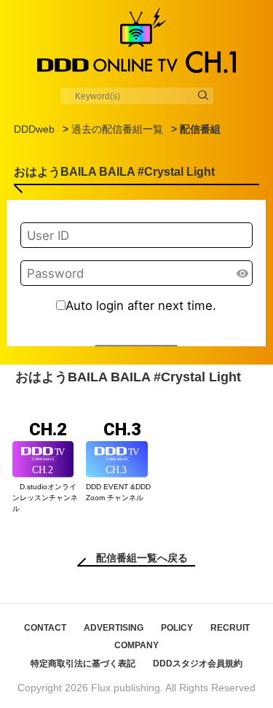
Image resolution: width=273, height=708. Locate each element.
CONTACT (45, 628)
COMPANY (136, 645)
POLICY (177, 628)
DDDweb (34, 129)
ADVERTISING (113, 628)
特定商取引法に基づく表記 (83, 663)
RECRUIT (230, 628)
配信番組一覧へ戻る (142, 558)
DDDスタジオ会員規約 (197, 663)
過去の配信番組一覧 (117, 129)
